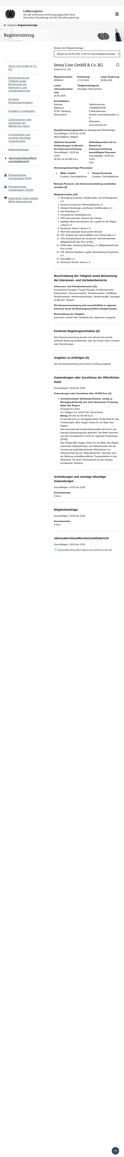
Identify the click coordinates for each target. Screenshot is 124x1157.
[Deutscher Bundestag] (12, 14)
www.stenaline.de (98, 124)
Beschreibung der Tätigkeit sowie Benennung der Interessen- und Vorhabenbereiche (19, 84)
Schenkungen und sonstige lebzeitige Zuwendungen (19, 137)
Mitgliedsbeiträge (18, 149)
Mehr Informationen (20, 201)
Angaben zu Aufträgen (21, 111)
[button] (117, 14)
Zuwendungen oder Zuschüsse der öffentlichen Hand (20, 122)
